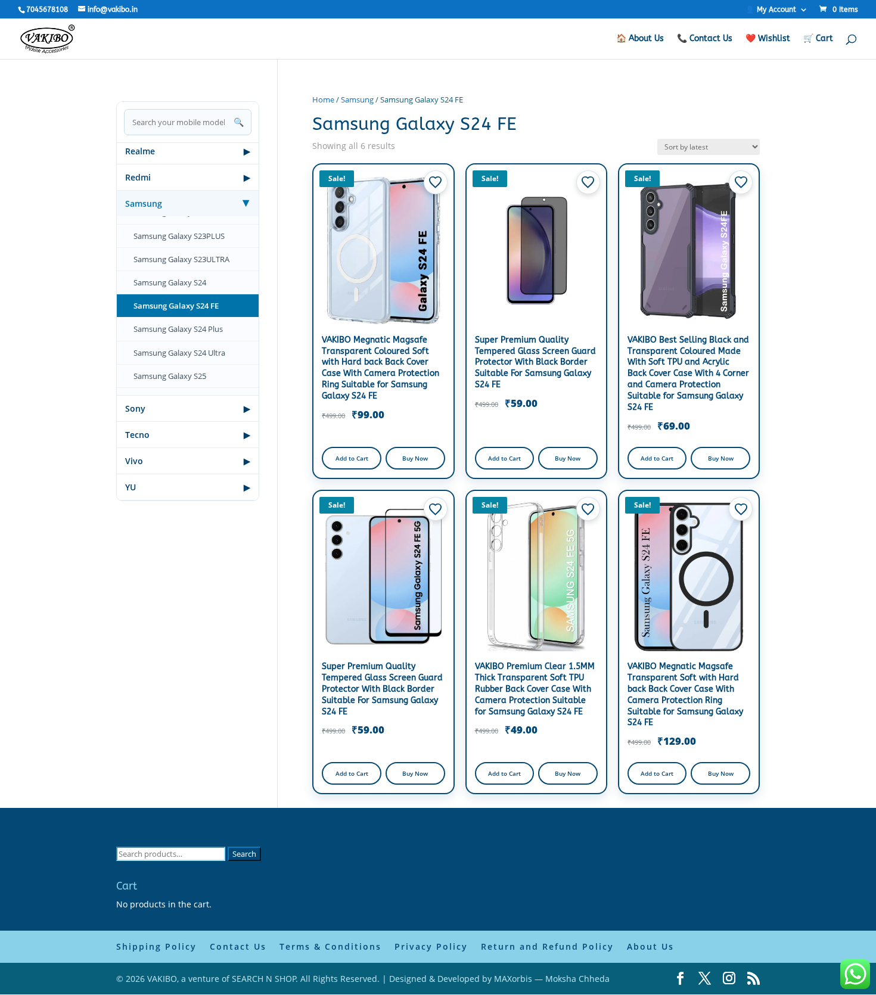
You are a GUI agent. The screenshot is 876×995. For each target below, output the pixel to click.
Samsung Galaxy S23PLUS (179, 236)
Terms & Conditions (330, 946)
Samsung (357, 99)
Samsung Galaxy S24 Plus (178, 329)
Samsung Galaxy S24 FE (176, 305)
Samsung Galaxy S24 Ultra (179, 352)
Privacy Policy (431, 946)
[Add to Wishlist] (436, 182)
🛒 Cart (818, 39)
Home (323, 99)
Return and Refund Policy (547, 946)
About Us (650, 946)
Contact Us (238, 946)
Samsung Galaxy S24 (169, 282)
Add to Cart (352, 458)
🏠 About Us (640, 39)
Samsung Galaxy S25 (169, 376)
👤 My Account (770, 10)
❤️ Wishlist (767, 39)
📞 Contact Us (704, 39)
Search (244, 853)
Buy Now (415, 458)
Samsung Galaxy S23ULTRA (181, 259)
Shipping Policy (156, 946)
